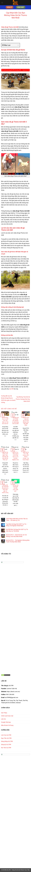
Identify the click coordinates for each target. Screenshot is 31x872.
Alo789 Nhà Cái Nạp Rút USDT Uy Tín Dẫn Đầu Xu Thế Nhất (17, 530)
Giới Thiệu (4, 713)
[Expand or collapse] (18, 45)
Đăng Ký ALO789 (6, 744)
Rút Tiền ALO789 (6, 747)
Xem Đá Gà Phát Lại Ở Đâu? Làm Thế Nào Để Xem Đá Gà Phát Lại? (5, 456)
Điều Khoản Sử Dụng (7, 725)
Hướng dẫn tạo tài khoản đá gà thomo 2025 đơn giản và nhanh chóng (5, 488)
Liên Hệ (3, 719)
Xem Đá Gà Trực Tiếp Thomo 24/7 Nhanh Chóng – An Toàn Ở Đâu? (26, 456)
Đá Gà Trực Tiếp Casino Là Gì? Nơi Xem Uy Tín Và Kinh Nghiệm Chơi (15, 456)
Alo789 (11, 389)
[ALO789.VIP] (15, 2)
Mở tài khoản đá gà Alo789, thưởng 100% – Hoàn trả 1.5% (15, 70)
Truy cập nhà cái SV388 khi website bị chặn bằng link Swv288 (15, 420)
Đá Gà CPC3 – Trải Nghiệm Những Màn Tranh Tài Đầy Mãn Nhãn (18, 541)
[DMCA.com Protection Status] (5, 675)
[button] (2, 3)
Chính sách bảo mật (7, 716)
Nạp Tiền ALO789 (6, 738)
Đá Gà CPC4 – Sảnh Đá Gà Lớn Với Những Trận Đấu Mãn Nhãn (26, 421)
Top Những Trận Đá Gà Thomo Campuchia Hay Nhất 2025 (23, 399)
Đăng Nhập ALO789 (7, 741)
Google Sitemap (6, 722)
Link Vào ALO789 (6, 735)
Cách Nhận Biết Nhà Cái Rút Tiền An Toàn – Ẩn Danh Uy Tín (17, 519)
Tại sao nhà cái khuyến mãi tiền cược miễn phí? (15, 488)
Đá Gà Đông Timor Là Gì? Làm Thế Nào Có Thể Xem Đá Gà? (5, 420)
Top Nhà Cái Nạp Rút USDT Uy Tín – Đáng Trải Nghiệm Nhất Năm (16, 525)
